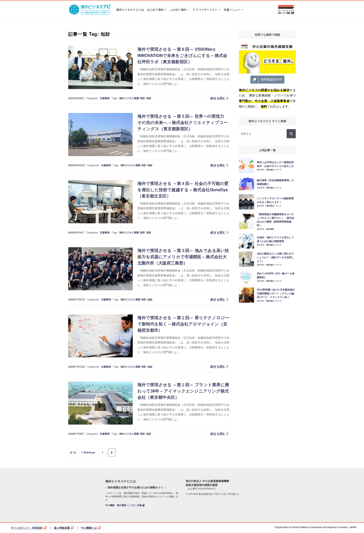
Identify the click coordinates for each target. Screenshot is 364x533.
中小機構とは (89, 528)
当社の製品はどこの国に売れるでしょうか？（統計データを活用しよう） (275, 257)
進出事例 (270, 229)
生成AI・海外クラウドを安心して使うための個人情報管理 (275, 239)
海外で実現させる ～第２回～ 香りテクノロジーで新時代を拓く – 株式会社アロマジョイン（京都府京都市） (183, 323)
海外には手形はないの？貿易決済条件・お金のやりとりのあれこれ (275, 164)
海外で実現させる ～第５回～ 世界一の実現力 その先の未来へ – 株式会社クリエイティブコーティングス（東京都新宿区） (182, 122)
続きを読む (218, 98)
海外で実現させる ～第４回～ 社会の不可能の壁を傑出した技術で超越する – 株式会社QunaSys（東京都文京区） (182, 189)
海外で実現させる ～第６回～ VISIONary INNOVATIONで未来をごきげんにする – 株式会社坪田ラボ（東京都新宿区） (182, 55)
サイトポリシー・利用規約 (27, 528)
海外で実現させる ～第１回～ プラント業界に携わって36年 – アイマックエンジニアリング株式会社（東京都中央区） (183, 390)
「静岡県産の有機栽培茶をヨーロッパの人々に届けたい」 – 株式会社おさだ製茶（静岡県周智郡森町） (275, 219)
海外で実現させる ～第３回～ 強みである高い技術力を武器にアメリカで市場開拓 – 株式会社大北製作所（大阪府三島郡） (183, 256)
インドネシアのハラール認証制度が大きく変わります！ (275, 200)
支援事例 (105, 98)
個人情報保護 (62, 528)
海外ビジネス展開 (129, 98)
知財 (148, 98)
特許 (142, 98)
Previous (89, 452)
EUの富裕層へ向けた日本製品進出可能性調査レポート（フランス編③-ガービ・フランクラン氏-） (276, 293)
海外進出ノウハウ (274, 169)
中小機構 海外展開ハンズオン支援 (123, 505)
